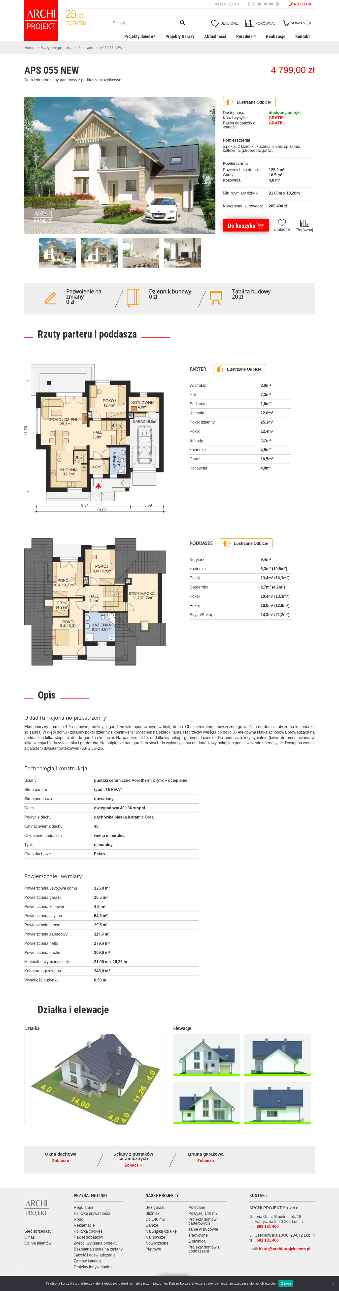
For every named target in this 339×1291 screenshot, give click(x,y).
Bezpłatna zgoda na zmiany (98, 1249)
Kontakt (302, 36)
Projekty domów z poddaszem (204, 1249)
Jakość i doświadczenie (95, 1255)
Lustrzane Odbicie (254, 102)
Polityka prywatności (92, 1213)
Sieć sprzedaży (37, 1231)
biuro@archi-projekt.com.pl (284, 1249)
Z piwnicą (196, 1241)
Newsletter (229, 4)
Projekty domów (138, 36)
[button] (183, 23)
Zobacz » (60, 1161)
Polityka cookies (88, 1231)
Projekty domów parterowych (202, 1221)
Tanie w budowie (203, 1229)
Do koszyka (241, 225)
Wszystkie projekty (56, 47)
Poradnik (244, 36)
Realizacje (275, 36)
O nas (29, 1237)
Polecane (85, 47)
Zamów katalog (87, 1261)
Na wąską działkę (161, 1231)
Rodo (78, 1219)
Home (29, 47)
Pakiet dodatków (88, 1237)
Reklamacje (84, 1225)
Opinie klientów (38, 1243)
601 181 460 (302, 4)
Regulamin (83, 1207)
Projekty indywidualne (93, 1267)
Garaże (151, 1225)
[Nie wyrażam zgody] (332, 1283)
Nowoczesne (157, 1243)
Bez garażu (155, 1207)
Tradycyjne (198, 1235)
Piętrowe (153, 1249)
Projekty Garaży (180, 36)
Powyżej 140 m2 (203, 1213)
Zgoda (286, 1283)
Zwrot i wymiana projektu (96, 1243)
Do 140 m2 (155, 1219)
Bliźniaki (153, 1213)
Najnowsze (155, 1237)
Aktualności (215, 36)
